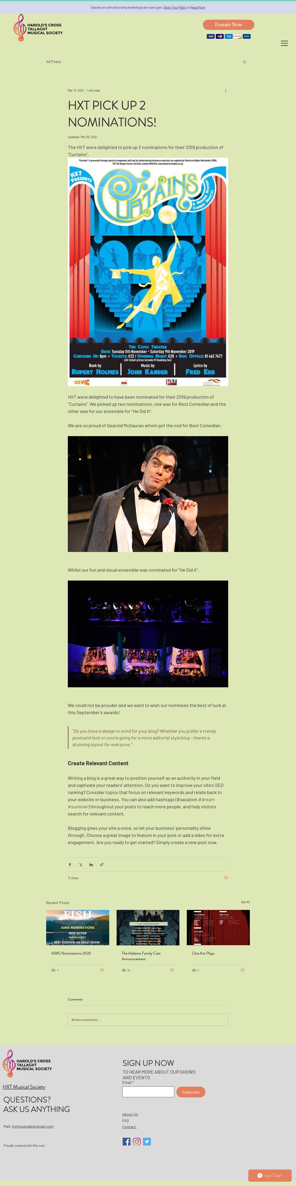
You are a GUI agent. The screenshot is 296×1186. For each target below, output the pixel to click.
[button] (284, 43)
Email (127, 1082)
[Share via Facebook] (70, 864)
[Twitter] (147, 1142)
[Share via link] (102, 864)
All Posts (53, 61)
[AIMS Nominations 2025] (77, 927)
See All (245, 902)
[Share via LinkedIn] (91, 864)
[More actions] (225, 90)
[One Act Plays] (218, 927)
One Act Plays (203, 953)
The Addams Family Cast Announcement (141, 956)
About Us (130, 1114)
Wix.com (39, 1145)
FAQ (125, 1120)
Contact (129, 1126)
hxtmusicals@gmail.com (33, 1126)
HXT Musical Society (24, 1087)
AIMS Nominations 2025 (71, 953)
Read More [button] (197, 7)
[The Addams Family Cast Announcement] (148, 927)
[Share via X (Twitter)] (80, 864)
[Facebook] (126, 1142)
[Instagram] (137, 1142)
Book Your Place (175, 7)
